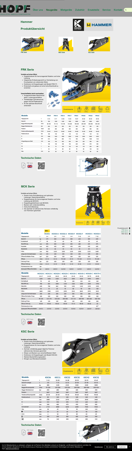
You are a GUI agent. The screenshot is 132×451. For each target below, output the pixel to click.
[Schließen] (130, 446)
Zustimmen (122, 447)
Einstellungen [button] (99, 447)
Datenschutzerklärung (12, 449)
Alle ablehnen (110, 447)
